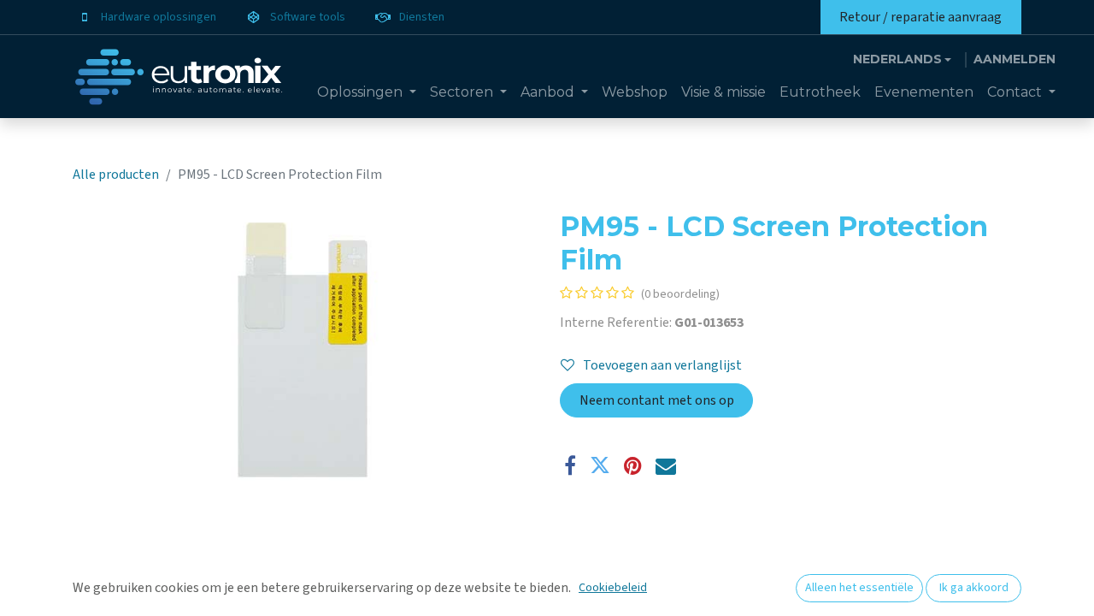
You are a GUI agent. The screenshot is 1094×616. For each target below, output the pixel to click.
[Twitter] (600, 465)
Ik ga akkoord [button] (974, 587)
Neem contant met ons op (656, 400)
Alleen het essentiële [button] (859, 587)
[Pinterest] (633, 465)
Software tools (307, 17)
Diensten (421, 17)
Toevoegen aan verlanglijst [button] (662, 365)
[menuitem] (366, 92)
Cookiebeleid (613, 587)
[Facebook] (570, 465)
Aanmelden (1014, 59)
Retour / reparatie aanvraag (920, 17)
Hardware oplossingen (158, 17)
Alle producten (116, 174)
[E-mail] (666, 465)
